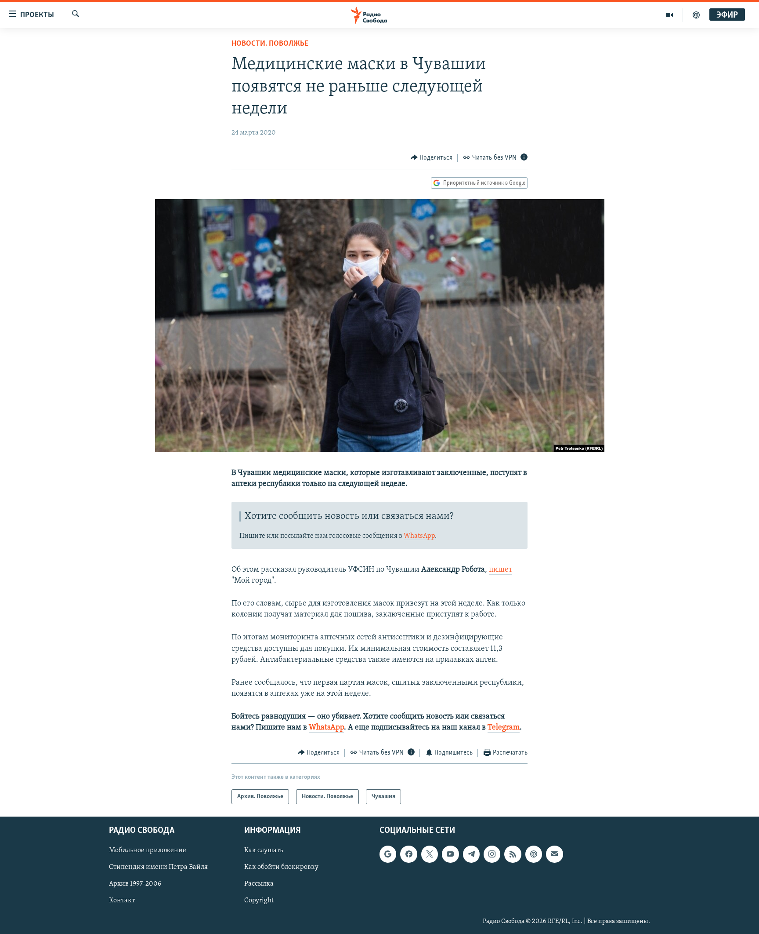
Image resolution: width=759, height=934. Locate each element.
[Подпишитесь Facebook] (408, 854)
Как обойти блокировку (281, 867)
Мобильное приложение (147, 850)
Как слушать (263, 850)
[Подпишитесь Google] (388, 854)
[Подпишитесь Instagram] (492, 854)
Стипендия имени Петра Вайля (158, 867)
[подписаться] (554, 854)
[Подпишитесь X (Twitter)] (429, 854)
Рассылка (259, 884)
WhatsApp (419, 536)
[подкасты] (696, 15)
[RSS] (512, 854)
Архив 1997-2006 (135, 884)
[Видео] (669, 15)
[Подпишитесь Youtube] (450, 854)
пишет (500, 570)
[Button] (432, 158)
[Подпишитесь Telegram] (471, 854)
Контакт (122, 901)
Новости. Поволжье (269, 44)
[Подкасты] (533, 854)
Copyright (259, 901)
